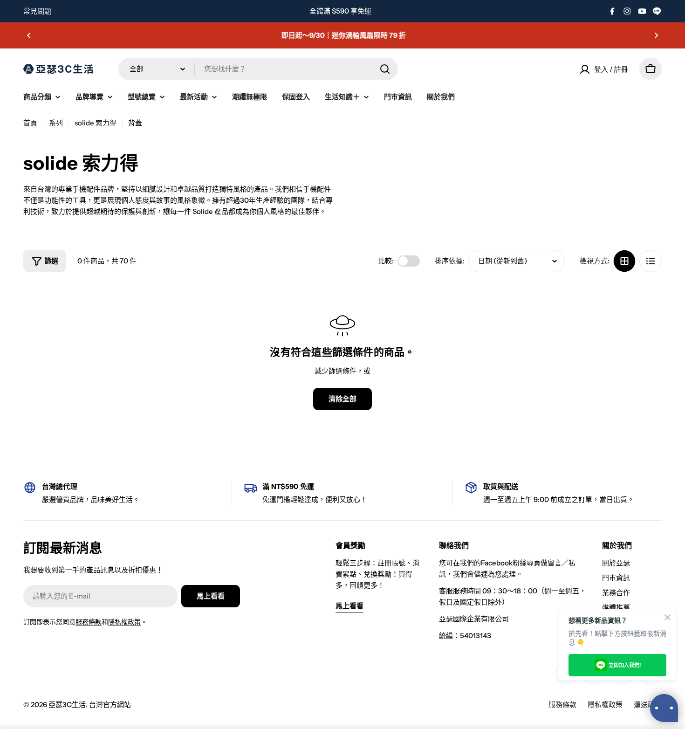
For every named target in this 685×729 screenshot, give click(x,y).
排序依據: (450, 260)
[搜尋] (384, 69)
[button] (28, 35)
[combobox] (258, 69)
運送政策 (648, 704)
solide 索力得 (95, 122)
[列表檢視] (650, 261)
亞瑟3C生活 (67, 704)
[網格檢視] (624, 261)
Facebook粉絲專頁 (511, 562)
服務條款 (88, 622)
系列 (56, 122)
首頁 (30, 122)
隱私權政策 (124, 622)
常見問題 (37, 11)
